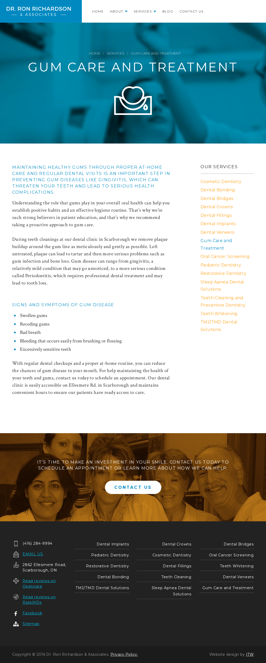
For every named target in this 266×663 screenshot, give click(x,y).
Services (143, 11)
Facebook (32, 613)
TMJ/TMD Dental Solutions (102, 588)
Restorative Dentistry (223, 273)
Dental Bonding (218, 189)
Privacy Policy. (124, 654)
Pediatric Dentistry (221, 265)
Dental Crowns (217, 206)
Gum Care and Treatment (228, 588)
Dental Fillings (216, 215)
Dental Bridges (217, 198)
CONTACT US (133, 487)
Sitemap (31, 623)
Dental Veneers (217, 232)
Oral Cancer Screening (225, 256)
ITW (250, 654)
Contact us (191, 11)
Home (98, 11)
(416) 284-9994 (37, 543)
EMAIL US (33, 554)
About (116, 11)
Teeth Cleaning (176, 577)
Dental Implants (218, 223)
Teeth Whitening (219, 313)
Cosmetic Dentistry (221, 181)
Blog (167, 11)
